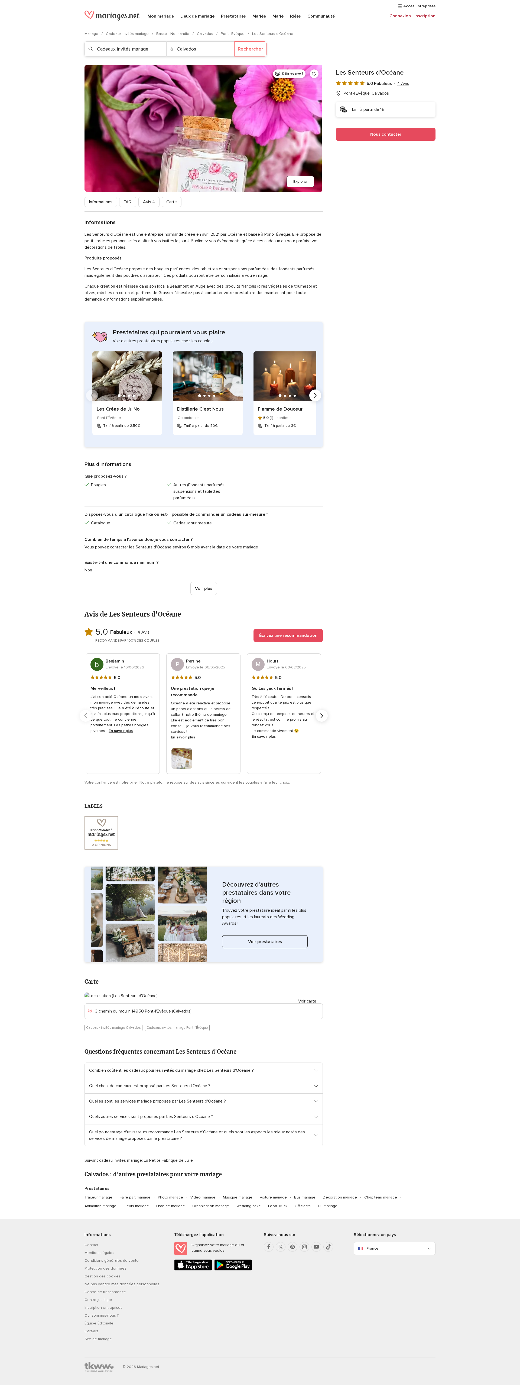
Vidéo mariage (203, 1197)
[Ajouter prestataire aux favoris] (314, 73)
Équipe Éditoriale (98, 1323)
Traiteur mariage (98, 1197)
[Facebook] (269, 1247)
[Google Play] (233, 1269)
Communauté (321, 16)
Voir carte (307, 1001)
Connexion (400, 16)
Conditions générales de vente (111, 1260)
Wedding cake (248, 1206)
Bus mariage (305, 1197)
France (372, 1248)
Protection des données (105, 1268)
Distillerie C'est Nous (200, 409)
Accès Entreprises (418, 6)
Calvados (205, 33)
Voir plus (203, 588)
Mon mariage (161, 16)
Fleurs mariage (136, 1206)
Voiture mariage (273, 1197)
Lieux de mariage (197, 16)
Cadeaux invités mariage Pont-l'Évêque (177, 1028)
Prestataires (233, 16)
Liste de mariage (170, 1206)
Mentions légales (99, 1252)
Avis (149, 202)
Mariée (259, 16)
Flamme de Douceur (280, 409)
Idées (295, 16)
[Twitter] (280, 1247)
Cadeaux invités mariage (128, 33)
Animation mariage (100, 1206)
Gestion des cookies (102, 1276)
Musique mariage (237, 1197)
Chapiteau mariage (380, 1197)
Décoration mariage (340, 1197)
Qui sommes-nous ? (101, 1315)
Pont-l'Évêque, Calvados (366, 93)
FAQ (128, 202)
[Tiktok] (328, 1247)
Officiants (303, 1206)
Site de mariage (98, 1339)
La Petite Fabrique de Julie (168, 1160)
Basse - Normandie (173, 33)
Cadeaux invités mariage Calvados (113, 1028)
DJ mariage (327, 1206)
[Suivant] (315, 395)
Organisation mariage (210, 1206)
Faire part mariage (135, 1197)
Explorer (300, 181)
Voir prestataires (265, 941)
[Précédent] (92, 395)
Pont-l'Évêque (233, 33)
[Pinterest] (292, 1247)
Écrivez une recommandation (288, 635)
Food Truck (277, 1206)
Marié (278, 16)
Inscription (424, 16)
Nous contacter (385, 134)
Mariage (91, 33)
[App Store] (193, 1269)
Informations (100, 202)
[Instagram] (304, 1247)
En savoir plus (121, 730)
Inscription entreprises (103, 1307)
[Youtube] (316, 1247)
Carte (171, 202)
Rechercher (250, 49)
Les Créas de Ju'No (118, 409)
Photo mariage (170, 1197)
